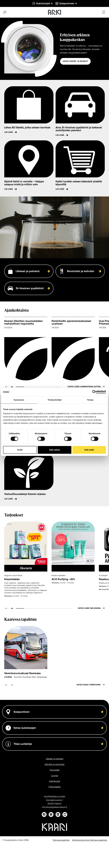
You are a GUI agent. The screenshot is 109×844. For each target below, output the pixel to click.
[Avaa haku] (4, 12)
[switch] (41, 439)
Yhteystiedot (54, 786)
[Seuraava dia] (12, 387)
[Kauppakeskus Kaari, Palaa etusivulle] (54, 12)
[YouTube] (64, 814)
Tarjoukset (55, 770)
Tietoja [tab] (90, 400)
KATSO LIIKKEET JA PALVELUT (75, 61)
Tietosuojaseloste (61, 840)
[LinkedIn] (58, 814)
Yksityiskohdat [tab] (54, 400)
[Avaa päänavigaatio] (104, 12)
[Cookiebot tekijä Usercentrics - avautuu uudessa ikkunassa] (94, 392)
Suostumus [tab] (19, 400)
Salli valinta (54, 450)
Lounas (54, 775)
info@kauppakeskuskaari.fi (54, 807)
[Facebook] (44, 814)
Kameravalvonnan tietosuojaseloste (89, 840)
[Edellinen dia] (6, 387)
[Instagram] (51, 814)
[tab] (20, 608)
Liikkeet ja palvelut (54, 758)
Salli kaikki (89, 450)
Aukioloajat (54, 781)
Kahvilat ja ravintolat (54, 764)
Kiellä (19, 450)
